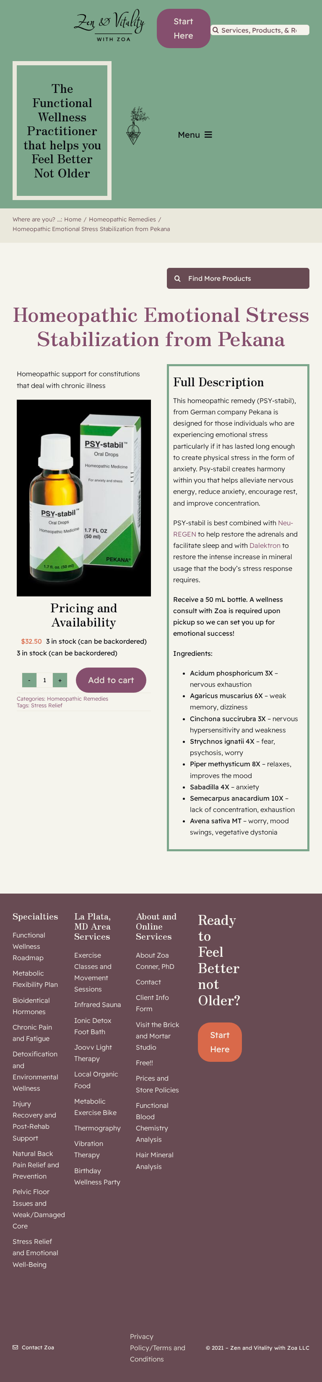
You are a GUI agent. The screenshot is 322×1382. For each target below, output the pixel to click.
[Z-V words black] (109, 5)
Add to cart (111, 680)
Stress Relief (46, 705)
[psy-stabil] (84, 498)
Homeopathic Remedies (77, 698)
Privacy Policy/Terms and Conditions (157, 1347)
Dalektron (264, 545)
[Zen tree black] (136, 106)
